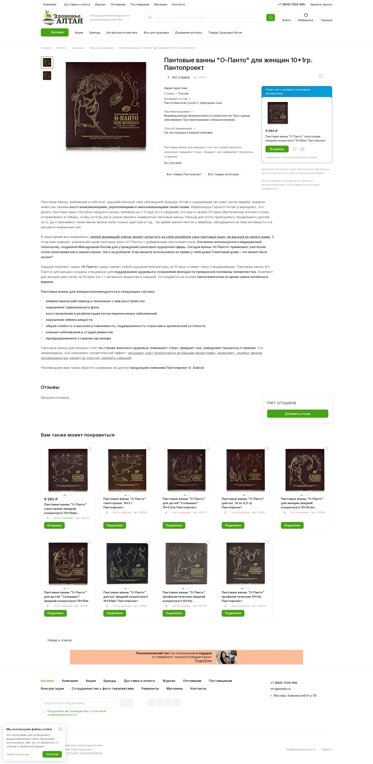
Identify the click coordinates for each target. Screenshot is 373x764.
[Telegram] (160, 702)
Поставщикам (220, 681)
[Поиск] (270, 17)
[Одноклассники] (177, 702)
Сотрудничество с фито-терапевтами (103, 688)
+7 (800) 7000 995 (291, 4)
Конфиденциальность (300, 749)
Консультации (52, 688)
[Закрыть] (60, 729)
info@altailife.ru (280, 689)
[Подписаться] (126, 703)
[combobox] (209, 17)
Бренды (110, 681)
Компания (70, 681)
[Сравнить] (302, 149)
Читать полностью (17, 754)
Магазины (174, 688)
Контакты (198, 688)
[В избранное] (321, 76)
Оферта (327, 749)
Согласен (52, 754)
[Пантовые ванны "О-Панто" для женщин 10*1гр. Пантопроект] (106, 106)
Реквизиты (150, 688)
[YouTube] (168, 702)
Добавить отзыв (297, 414)
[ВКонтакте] (151, 702)
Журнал (169, 681)
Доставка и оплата (139, 681)
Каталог (47, 681)
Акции (91, 681)
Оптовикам (192, 681)
